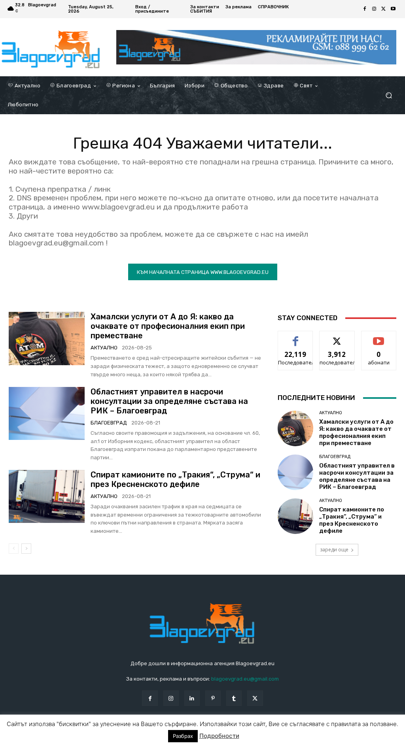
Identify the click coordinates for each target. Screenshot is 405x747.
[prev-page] (14, 548)
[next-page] (26, 548)
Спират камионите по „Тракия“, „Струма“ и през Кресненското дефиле (175, 479)
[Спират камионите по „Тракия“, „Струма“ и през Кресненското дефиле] (47, 496)
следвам (337, 337)
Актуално (104, 347)
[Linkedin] (192, 698)
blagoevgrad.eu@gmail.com (245, 679)
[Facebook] (364, 9)
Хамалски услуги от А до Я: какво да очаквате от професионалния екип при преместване (168, 326)
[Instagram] (374, 9)
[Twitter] (383, 9)
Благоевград (109, 422)
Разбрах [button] (183, 736)
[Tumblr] (234, 698)
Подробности (219, 735)
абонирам (378, 337)
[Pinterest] (213, 698)
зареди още (334, 549)
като (295, 337)
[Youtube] (393, 9)
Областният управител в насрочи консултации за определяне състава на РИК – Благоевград (169, 401)
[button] (388, 95)
